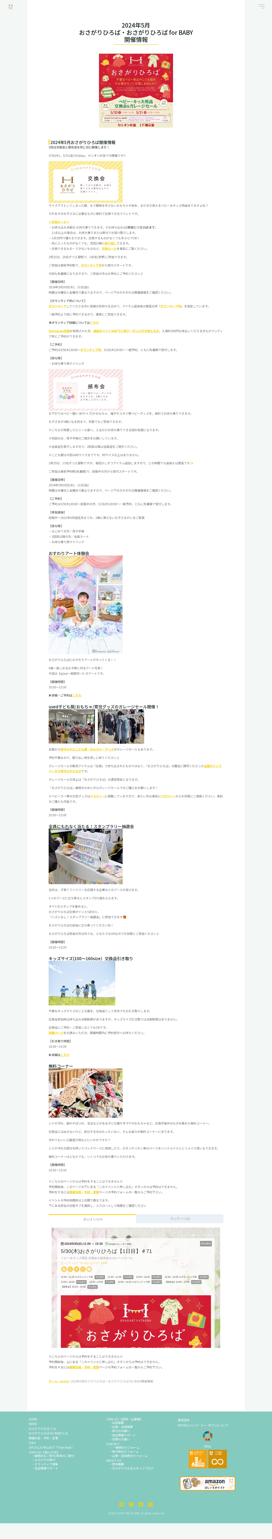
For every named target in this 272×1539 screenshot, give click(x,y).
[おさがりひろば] (10, 6)
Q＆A (32, 1442)
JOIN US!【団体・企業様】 (124, 1419)
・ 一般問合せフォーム (124, 1447)
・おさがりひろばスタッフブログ (131, 1468)
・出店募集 (116, 1422)
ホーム (53, 1381)
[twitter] (150, 1504)
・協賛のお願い (119, 1439)
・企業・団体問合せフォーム (128, 1456)
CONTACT (113, 1444)
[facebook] (140, 1504)
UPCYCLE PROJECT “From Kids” (51, 1447)
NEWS (33, 1423)
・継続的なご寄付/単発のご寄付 (53, 1456)
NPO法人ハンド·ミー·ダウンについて (203, 1425)
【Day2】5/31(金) (179, 1218)
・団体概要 (116, 1464)
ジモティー (97, 796)
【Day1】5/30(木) (92, 1219)
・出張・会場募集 (121, 1426)
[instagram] (131, 1504)
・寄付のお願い (119, 1431)
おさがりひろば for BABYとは (48, 1433)
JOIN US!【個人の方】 (44, 1452)
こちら (94, 322)
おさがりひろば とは (42, 1428)
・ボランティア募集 (45, 1464)
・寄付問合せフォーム (124, 1451)
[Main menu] (261, 6)
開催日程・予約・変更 (43, 1438)
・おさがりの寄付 (43, 1460)
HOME (33, 1419)
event (64, 1381)
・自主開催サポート (45, 1468)
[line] (121, 1504)
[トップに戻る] (262, 1529)
